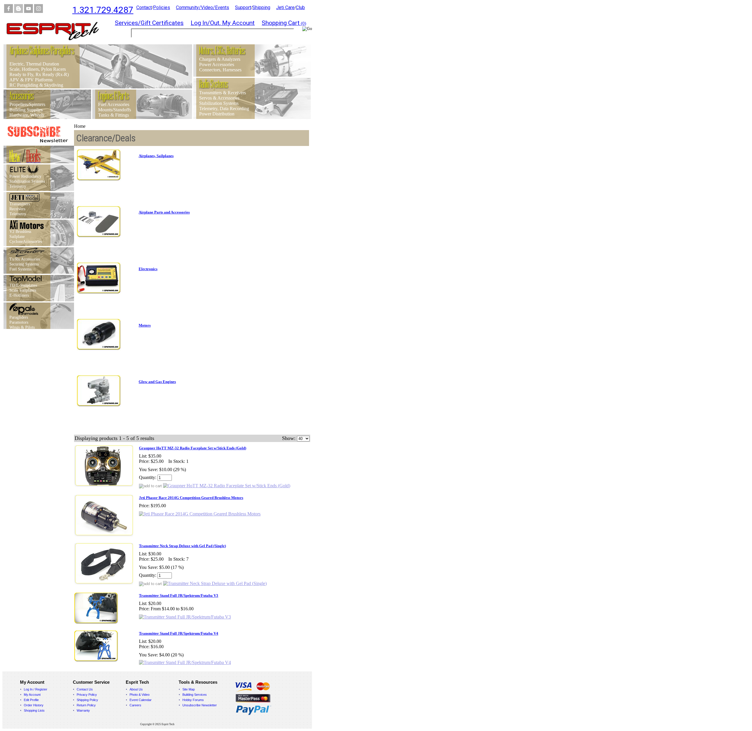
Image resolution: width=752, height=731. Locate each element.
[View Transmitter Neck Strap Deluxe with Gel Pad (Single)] (215, 583)
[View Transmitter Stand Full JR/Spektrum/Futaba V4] (185, 662)
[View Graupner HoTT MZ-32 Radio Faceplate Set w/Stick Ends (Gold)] (226, 485)
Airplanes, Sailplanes (156, 156)
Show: (289, 438)
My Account (32, 694)
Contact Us (85, 689)
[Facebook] (8, 11)
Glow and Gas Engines (157, 381)
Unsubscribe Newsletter (199, 705)
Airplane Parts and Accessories (164, 212)
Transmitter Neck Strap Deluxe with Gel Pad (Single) (182, 546)
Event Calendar (141, 700)
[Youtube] (28, 11)
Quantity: (147, 477)
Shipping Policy (87, 700)
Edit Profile (31, 700)
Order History (33, 705)
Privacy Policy (87, 694)
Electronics (148, 269)
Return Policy (86, 705)
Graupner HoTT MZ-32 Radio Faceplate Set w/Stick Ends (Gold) (192, 448)
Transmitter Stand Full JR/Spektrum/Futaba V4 (178, 633)
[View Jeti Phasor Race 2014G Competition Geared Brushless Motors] (200, 513)
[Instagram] (38, 11)
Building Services (194, 694)
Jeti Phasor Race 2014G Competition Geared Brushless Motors (191, 497)
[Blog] (18, 11)
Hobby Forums (193, 700)
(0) (284, 23)
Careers (135, 705)
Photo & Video (140, 694)
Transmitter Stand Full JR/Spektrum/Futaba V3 (178, 595)
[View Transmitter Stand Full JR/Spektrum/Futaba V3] (185, 616)
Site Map (188, 689)
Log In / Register (35, 689)
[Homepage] (56, 42)
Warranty (83, 710)
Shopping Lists (34, 710)
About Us (136, 689)
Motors (145, 325)
